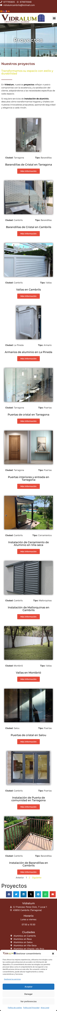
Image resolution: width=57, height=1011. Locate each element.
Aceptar (28, 986)
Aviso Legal (45, 1008)
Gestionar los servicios (12, 979)
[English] (4, 11)
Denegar (28, 994)
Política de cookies (15, 1008)
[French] (6, 11)
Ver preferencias (28, 1001)
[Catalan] (1, 11)
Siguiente (36, 877)
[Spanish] (8, 11)
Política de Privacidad (31, 1008)
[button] (53, 953)
